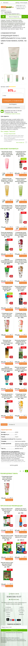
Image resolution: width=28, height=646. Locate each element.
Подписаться (14, 630)
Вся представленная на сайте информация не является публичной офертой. (14, 603)
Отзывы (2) (12, 424)
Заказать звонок (21, 8)
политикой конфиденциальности (8, 640)
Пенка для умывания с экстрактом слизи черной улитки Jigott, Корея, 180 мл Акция (7, 396)
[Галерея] (23, 471)
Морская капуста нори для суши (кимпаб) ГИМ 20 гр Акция (7, 564)
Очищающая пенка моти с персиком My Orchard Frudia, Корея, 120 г (21, 315)
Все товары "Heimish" (8, 131)
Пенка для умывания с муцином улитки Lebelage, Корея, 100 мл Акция (21, 342)
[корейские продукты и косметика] (1, 5)
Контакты (5, 2)
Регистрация (23, 2)
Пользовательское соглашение (14, 632)
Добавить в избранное (13, 107)
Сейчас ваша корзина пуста (11, 13)
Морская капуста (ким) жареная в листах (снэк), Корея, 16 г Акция (7, 538)
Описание (4, 424)
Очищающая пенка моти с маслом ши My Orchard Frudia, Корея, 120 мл (21, 261)
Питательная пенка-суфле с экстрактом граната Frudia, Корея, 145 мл (7, 154)
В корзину (9, 175)
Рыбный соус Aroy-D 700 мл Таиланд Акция (21, 509)
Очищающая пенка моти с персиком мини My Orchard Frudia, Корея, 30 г (7, 315)
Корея (16, 436)
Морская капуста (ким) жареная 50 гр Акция (21, 536)
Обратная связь (14, 599)
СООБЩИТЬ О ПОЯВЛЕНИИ (12, 101)
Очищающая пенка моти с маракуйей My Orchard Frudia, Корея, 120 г (21, 234)
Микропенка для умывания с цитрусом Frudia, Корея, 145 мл (7, 180)
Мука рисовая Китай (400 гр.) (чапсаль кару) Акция (6, 510)
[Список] (20, 471)
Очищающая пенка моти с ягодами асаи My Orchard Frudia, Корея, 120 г (6, 207)
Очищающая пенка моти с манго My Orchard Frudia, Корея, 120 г (21, 396)
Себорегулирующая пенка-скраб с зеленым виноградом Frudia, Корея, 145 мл (21, 181)
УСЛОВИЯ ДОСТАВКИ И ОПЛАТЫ (12, 113)
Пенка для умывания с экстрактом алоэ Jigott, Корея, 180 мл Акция (7, 234)
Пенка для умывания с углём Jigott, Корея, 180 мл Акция (21, 288)
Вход (18, 2)
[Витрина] (26, 471)
